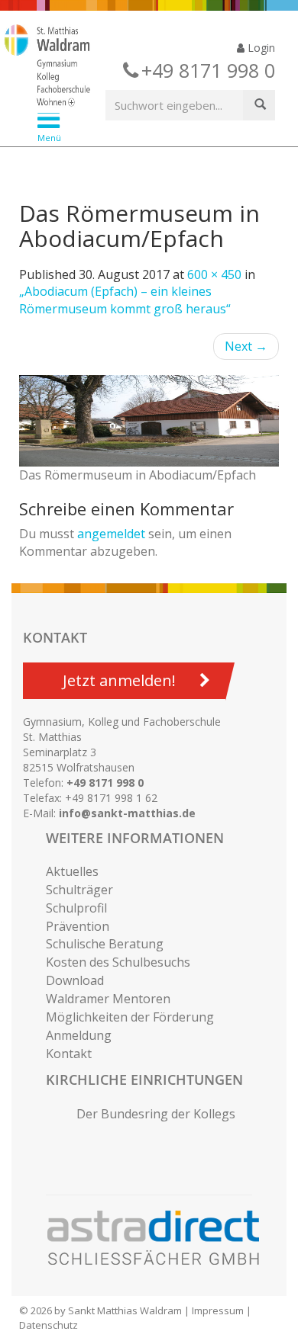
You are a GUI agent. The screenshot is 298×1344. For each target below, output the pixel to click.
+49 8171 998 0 (105, 782)
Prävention (77, 926)
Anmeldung (79, 1035)
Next (246, 346)
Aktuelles (72, 871)
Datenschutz (48, 1325)
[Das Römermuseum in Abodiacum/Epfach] (149, 421)
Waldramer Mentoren (108, 998)
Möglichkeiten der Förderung (130, 1017)
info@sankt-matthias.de (127, 813)
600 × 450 (214, 274)
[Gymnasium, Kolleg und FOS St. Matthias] (137, 67)
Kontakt (69, 1053)
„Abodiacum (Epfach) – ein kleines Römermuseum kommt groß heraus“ (125, 300)
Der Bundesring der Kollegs (155, 1113)
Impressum (218, 1310)
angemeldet (111, 533)
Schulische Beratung (105, 943)
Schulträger (79, 889)
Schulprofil (76, 908)
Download (75, 980)
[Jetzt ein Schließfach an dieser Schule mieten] (160, 1238)
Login (260, 47)
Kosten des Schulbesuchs (118, 962)
